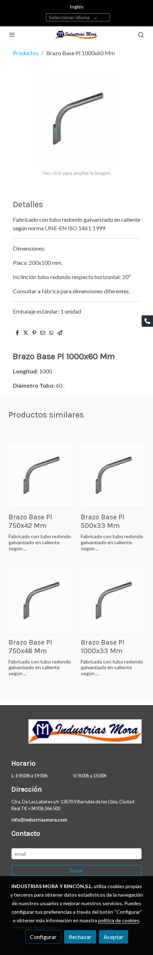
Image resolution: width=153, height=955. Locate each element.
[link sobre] (76, 735)
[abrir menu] (12, 34)
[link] (76, 35)
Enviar (76, 870)
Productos (25, 52)
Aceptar (113, 936)
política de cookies (118, 920)
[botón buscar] (140, 34)
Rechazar (80, 936)
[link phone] (147, 321)
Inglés (77, 7)
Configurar (43, 936)
